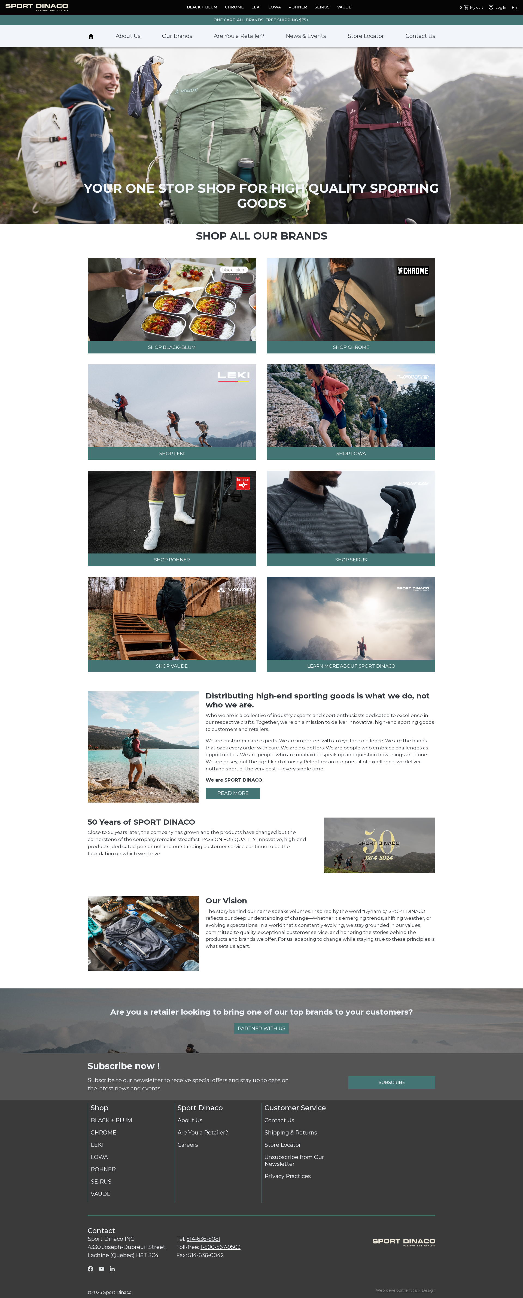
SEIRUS (322, 7)
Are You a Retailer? (239, 36)
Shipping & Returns (290, 1132)
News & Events (306, 36)
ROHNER (297, 7)
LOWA (274, 7)
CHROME (234, 7)
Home (91, 36)
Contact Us (420, 36)
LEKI (256, 7)
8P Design (425, 1290)
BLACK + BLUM (202, 7)
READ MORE (233, 793)
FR (515, 7)
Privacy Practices (287, 1176)
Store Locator (366, 36)
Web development (394, 1290)
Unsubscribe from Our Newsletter (294, 1160)
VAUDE (344, 7)
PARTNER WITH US (261, 1028)
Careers (188, 1145)
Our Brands (177, 36)
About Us (128, 36)
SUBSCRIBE (392, 1082)
